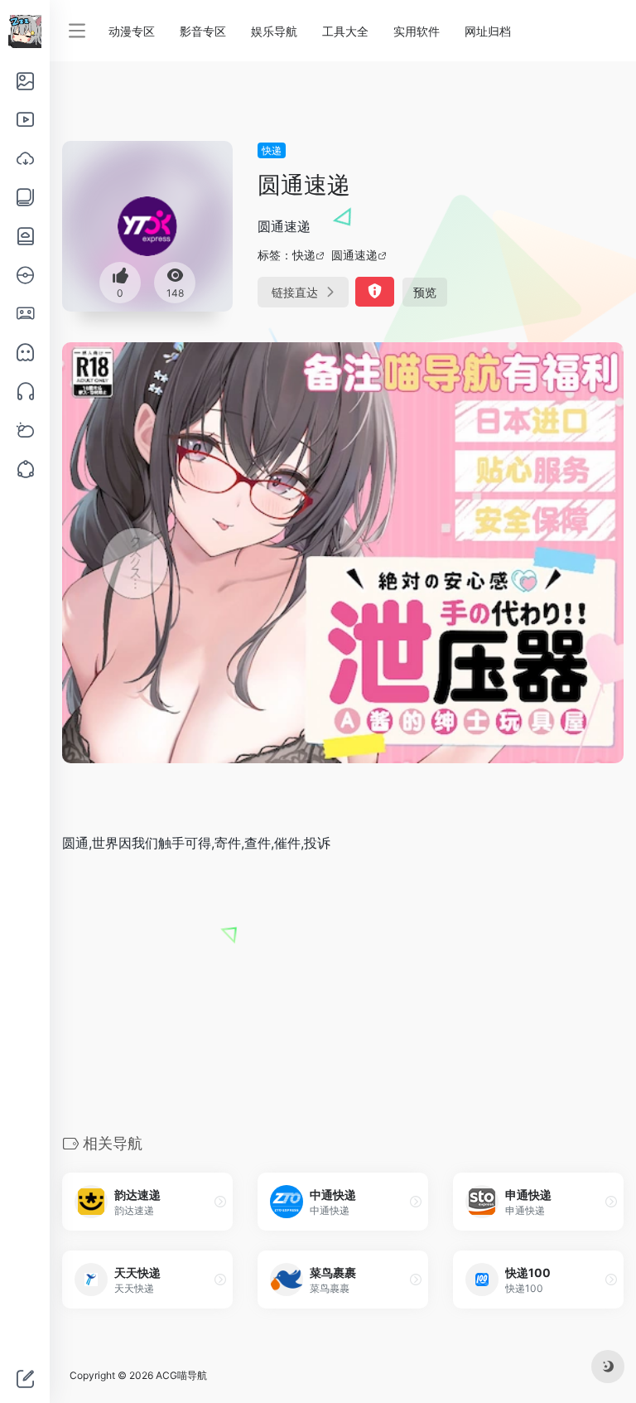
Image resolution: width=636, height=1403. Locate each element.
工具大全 (345, 31)
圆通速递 (354, 255)
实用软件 (416, 31)
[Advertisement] (343, 992)
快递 (272, 150)
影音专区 (203, 31)
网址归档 (488, 31)
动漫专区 (131, 31)
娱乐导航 (274, 31)
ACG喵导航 (181, 1375)
